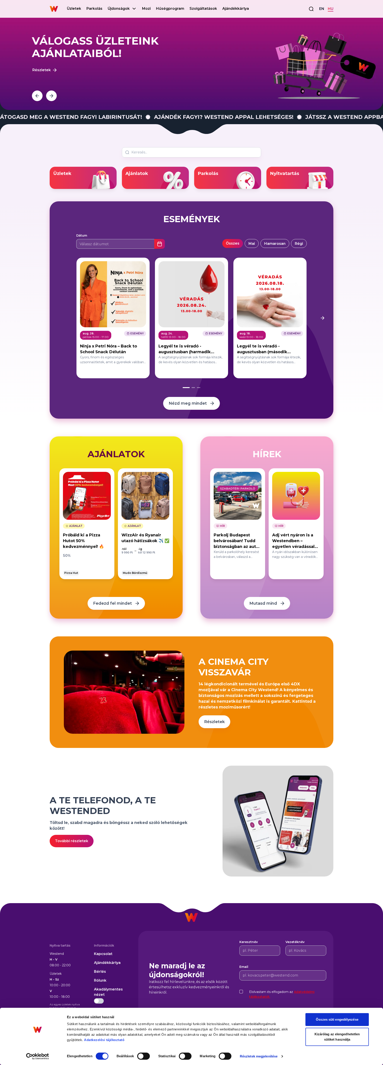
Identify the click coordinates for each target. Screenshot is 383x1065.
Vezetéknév (295, 942)
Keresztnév (248, 942)
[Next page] (322, 318)
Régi (299, 243)
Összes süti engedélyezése (337, 1019)
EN (321, 9)
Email (243, 967)
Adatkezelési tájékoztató (104, 1040)
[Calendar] (159, 244)
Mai (251, 243)
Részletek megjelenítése (258, 1056)
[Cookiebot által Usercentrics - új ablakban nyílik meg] (37, 1056)
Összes (232, 243)
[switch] (143, 1056)
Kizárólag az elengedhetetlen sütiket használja (337, 1036)
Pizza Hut (71, 573)
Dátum (81, 235)
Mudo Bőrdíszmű (135, 573)
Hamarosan (274, 243)
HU (330, 9)
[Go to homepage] (54, 9)
